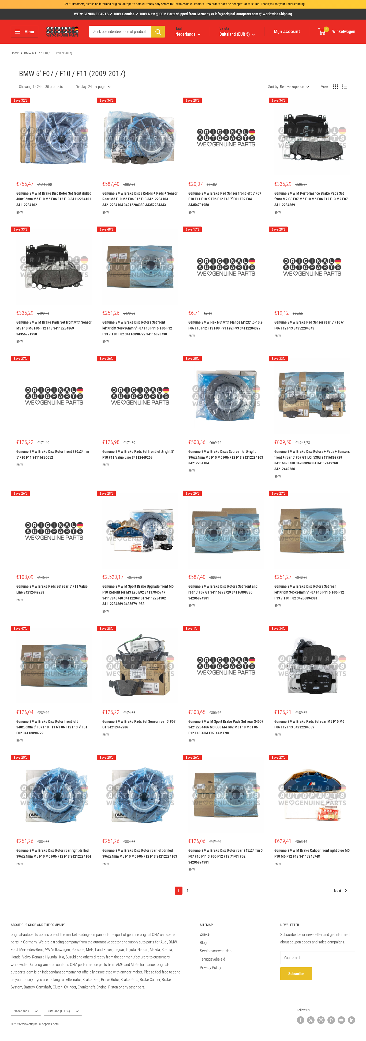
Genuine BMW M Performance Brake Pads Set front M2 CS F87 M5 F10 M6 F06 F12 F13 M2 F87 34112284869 (311, 199)
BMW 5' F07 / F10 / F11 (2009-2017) (48, 53)
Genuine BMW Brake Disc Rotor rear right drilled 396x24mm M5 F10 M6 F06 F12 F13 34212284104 (53, 853)
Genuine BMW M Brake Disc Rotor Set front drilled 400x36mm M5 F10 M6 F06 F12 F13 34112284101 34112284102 (53, 199)
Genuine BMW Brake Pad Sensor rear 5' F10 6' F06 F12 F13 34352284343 (308, 325)
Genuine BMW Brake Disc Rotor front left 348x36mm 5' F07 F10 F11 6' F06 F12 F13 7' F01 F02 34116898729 (51, 727)
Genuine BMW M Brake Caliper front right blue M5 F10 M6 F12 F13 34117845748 (312, 853)
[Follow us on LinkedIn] (351, 1020)
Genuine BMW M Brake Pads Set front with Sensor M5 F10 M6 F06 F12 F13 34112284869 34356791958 (54, 328)
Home (15, 53)
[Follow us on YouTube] (341, 1020)
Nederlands (21, 1011)
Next (337, 890)
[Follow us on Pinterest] (331, 1020)
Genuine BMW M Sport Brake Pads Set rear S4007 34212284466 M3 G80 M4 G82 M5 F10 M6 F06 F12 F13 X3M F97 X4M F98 (225, 727)
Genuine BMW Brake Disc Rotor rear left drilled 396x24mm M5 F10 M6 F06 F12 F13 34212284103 (139, 853)
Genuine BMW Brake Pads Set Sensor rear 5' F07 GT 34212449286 (138, 724)
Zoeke (205, 934)
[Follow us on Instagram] (321, 1020)
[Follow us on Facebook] (300, 1020)
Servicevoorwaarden (215, 951)
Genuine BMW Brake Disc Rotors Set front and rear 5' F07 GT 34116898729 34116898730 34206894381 (222, 592)
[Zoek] (158, 32)
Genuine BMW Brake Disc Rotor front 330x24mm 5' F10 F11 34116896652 (52, 454)
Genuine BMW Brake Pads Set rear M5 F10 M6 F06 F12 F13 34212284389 (309, 724)
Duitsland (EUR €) (58, 1011)
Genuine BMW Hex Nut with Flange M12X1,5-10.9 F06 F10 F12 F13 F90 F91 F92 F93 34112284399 (225, 325)
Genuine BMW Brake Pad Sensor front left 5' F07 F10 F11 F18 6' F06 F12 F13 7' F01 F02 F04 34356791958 (224, 199)
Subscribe (296, 973)
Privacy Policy (210, 967)
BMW (19, 212)
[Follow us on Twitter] (311, 1020)
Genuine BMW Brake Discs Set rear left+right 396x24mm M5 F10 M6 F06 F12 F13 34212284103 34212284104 (225, 457)
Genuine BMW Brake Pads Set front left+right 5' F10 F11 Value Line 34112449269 (138, 454)
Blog (203, 942)
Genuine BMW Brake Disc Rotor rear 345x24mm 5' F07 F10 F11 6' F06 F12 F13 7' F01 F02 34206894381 (225, 856)
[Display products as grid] (335, 86)
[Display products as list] (344, 86)
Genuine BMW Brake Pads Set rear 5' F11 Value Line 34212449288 (52, 589)
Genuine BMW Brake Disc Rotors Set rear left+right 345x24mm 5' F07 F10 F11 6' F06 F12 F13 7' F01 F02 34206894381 (309, 592)
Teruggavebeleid (212, 959)
